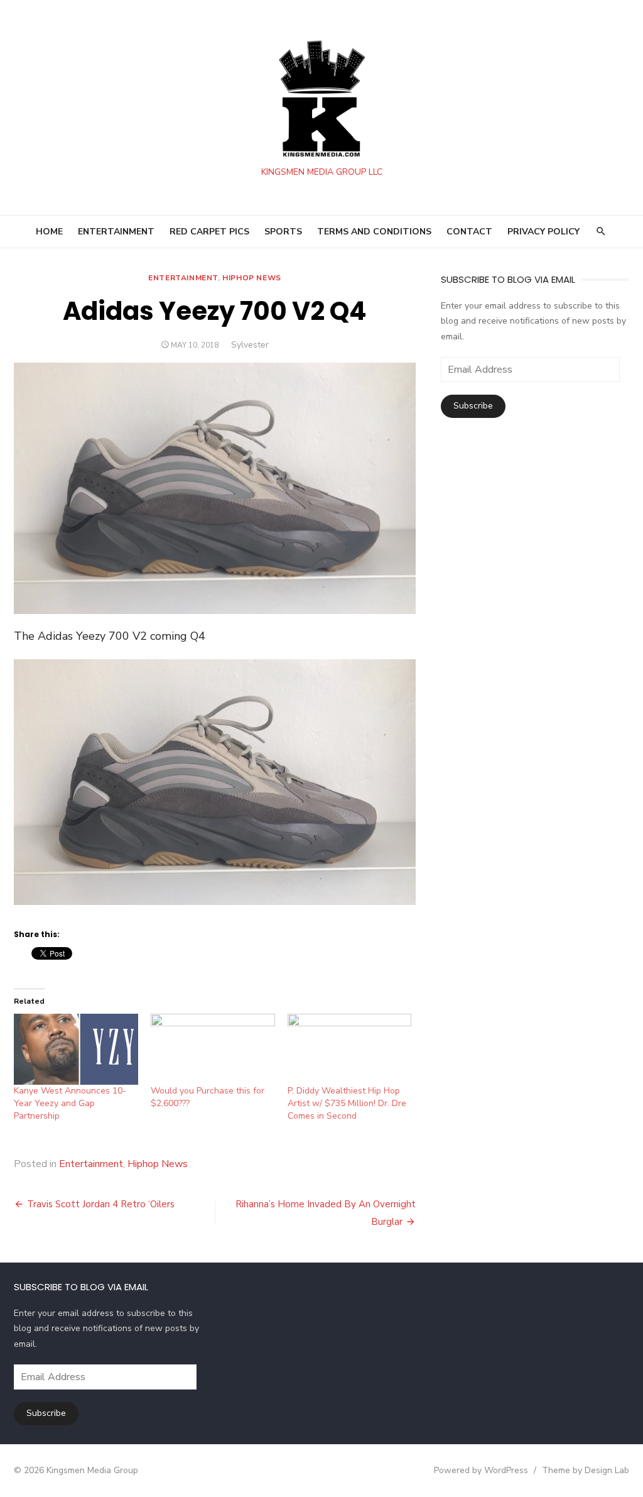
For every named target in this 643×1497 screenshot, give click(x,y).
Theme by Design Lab (585, 1470)
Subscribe (473, 406)
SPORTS (283, 232)
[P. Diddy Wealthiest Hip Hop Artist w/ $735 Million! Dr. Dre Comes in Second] (350, 1049)
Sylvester (250, 345)
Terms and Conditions (374, 232)
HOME (49, 232)
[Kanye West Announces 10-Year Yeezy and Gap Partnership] (76, 1049)
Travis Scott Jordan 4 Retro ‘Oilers (101, 1204)
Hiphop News (251, 278)
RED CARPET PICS (209, 232)
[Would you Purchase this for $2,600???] (213, 1049)
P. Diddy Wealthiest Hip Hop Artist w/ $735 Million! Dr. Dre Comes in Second (347, 1103)
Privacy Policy (543, 232)
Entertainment (183, 278)
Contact (469, 232)
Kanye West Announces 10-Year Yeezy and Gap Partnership (70, 1103)
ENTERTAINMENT (116, 232)
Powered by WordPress (481, 1470)
